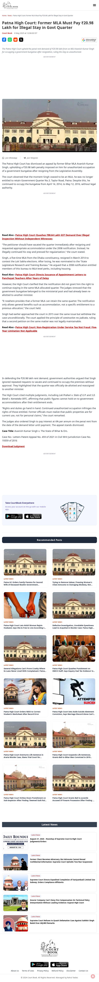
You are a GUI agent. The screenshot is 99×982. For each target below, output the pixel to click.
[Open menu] (94, 5)
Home (4, 15)
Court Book (7, 33)
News (10, 15)
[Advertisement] (49, 76)
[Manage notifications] (93, 976)
